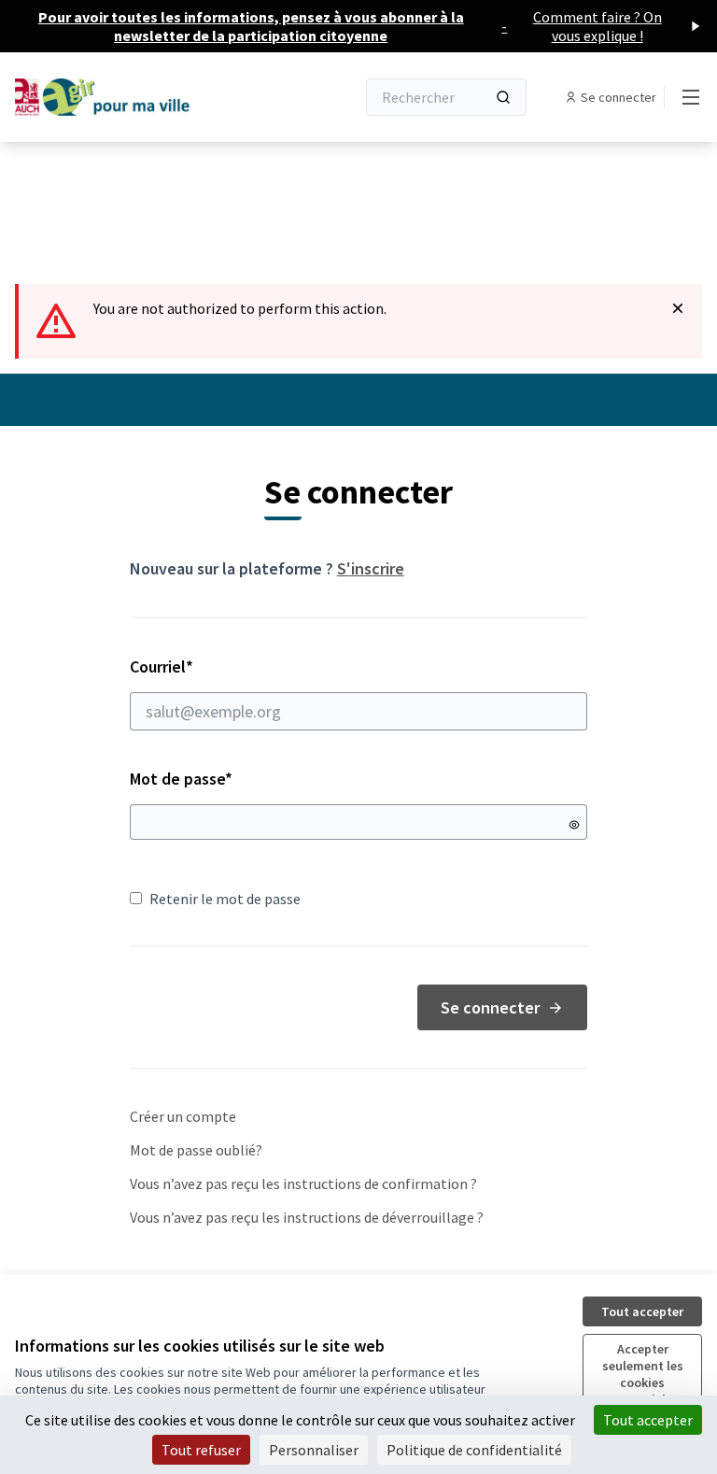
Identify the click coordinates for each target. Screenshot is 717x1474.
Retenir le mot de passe (225, 898)
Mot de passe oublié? (196, 1150)
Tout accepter (642, 1311)
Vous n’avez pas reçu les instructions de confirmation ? (303, 1183)
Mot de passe (181, 778)
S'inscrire (370, 568)
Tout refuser (201, 1449)
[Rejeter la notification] (677, 308)
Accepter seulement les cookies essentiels (642, 1374)
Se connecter (490, 1007)
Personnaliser (313, 1449)
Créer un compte (183, 1116)
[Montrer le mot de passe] (574, 824)
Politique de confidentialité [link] (474, 1449)
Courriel (228, 666)
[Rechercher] (503, 97)
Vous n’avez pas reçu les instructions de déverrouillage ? (307, 1217)
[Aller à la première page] (139, 96)
